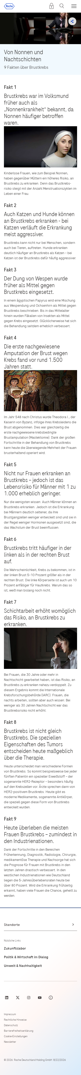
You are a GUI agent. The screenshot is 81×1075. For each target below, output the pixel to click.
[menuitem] (51, 6)
